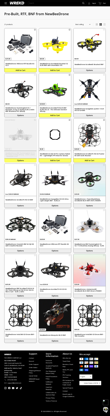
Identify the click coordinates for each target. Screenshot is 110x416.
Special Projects (68, 388)
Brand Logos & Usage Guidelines (68, 395)
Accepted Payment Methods (52, 367)
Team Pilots (66, 361)
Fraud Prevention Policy (51, 378)
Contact (31, 358)
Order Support (34, 364)
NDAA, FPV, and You (68, 371)
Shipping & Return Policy (35, 372)
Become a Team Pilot (68, 365)
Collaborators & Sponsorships (51, 394)
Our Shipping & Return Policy (51, 372)
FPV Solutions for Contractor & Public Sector (68, 382)
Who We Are (67, 358)
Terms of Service (51, 401)
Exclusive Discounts (49, 362)
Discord (31, 361)
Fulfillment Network (49, 383)
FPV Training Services (67, 376)
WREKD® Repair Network (34, 380)
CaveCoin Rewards (49, 388)
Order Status (33, 367)
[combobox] (57, 3)
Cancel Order (33, 376)
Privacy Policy (50, 398)
